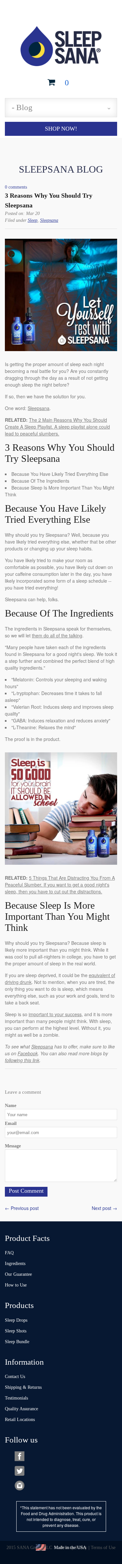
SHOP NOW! (61, 128)
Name (10, 1105)
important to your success (55, 1014)
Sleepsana (49, 220)
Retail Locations (20, 1419)
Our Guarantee (18, 1274)
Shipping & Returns (23, 1387)
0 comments (16, 187)
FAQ (9, 1252)
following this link (22, 1060)
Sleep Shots (15, 1331)
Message (13, 1146)
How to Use (16, 1285)
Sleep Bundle (17, 1341)
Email (11, 1123)
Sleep (32, 220)
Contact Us (15, 1376)
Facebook (28, 1053)
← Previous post (22, 1208)
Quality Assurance (21, 1408)
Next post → (104, 1208)
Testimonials (16, 1398)
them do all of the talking (57, 635)
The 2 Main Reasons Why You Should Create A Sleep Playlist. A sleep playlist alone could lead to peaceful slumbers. (57, 427)
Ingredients (15, 1263)
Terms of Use (103, 1547)
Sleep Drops (16, 1320)
